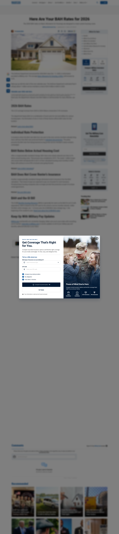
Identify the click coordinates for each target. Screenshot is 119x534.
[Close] (97, 238)
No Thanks (41, 290)
